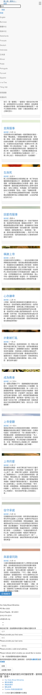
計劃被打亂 (11, 338)
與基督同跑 (11, 557)
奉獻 (3, 9)
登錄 (5, 3)
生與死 (8, 172)
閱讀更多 (6, 594)
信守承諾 (9, 510)
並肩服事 (9, 128)
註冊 (3, 666)
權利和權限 (9, 682)
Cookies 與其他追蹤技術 (14, 689)
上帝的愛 (9, 461)
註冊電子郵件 (6, 670)
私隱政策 (34, 659)
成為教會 (9, 377)
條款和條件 (9, 684)
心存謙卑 (9, 296)
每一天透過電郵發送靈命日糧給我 (14, 656)
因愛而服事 (11, 214)
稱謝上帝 (9, 254)
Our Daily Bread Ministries (14, 680)
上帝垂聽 (9, 422)
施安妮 (6, 132)
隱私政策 (8, 687)
